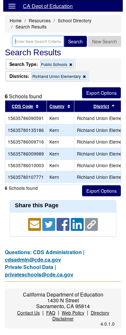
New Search (104, 41)
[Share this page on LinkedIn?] (78, 223)
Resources (40, 20)
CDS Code (22, 106)
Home (16, 20)
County (57, 106)
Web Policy (73, 312)
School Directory (74, 20)
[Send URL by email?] (35, 223)
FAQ (50, 312)
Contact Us (28, 312)
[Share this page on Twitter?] (49, 223)
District (101, 106)
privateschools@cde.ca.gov (39, 274)
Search (75, 41)
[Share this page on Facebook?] (64, 223)
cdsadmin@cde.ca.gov (33, 259)
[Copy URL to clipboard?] (91, 223)
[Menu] (12, 6)
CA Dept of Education (48, 6)
